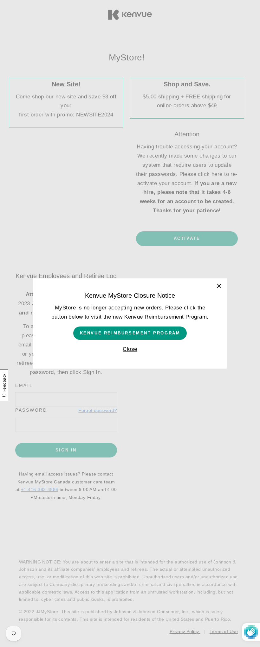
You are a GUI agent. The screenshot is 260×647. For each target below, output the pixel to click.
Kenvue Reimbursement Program (130, 333)
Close (130, 349)
